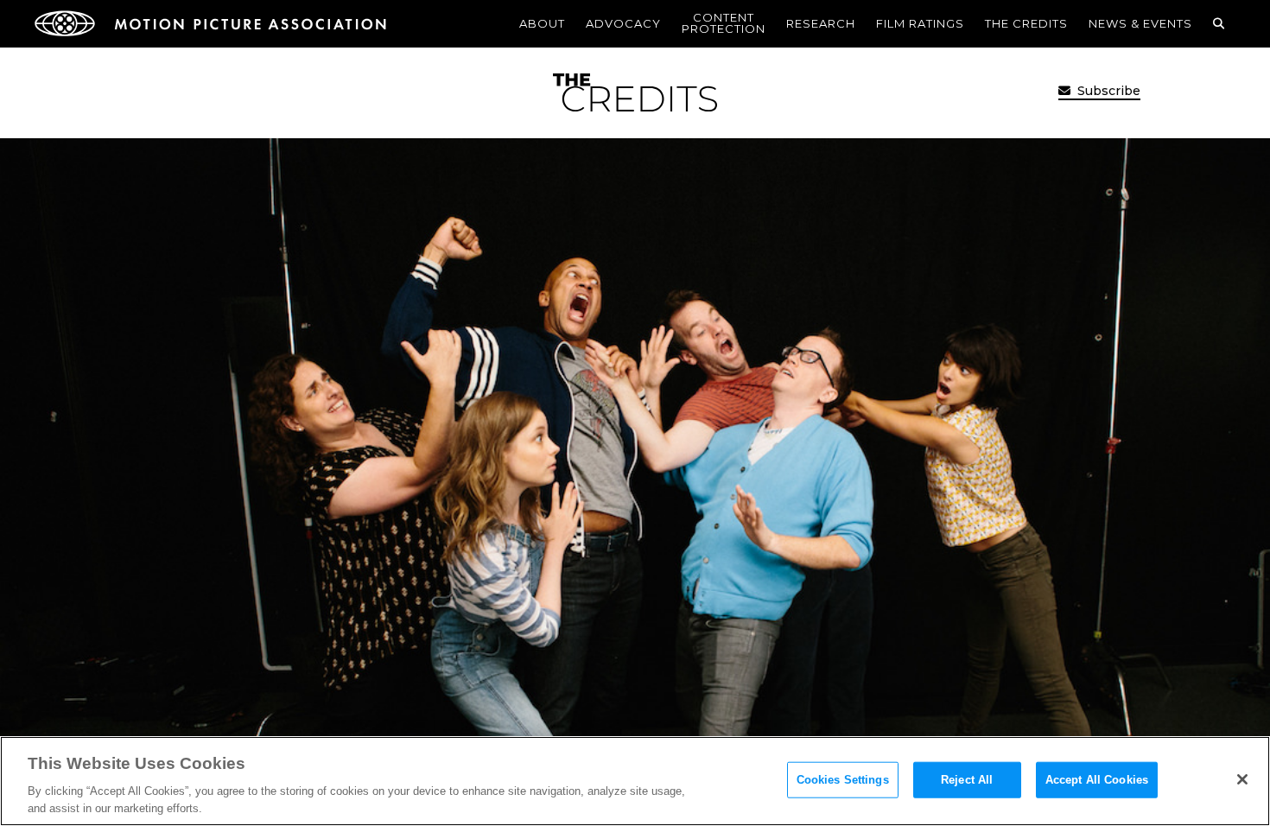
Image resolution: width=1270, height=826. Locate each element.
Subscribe (1107, 90)
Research (820, 23)
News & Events (1140, 23)
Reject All (967, 779)
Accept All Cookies (1096, 779)
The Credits (1026, 23)
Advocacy (623, 23)
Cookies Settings (843, 779)
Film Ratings (920, 23)
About (542, 23)
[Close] (1242, 779)
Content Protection (723, 22)
